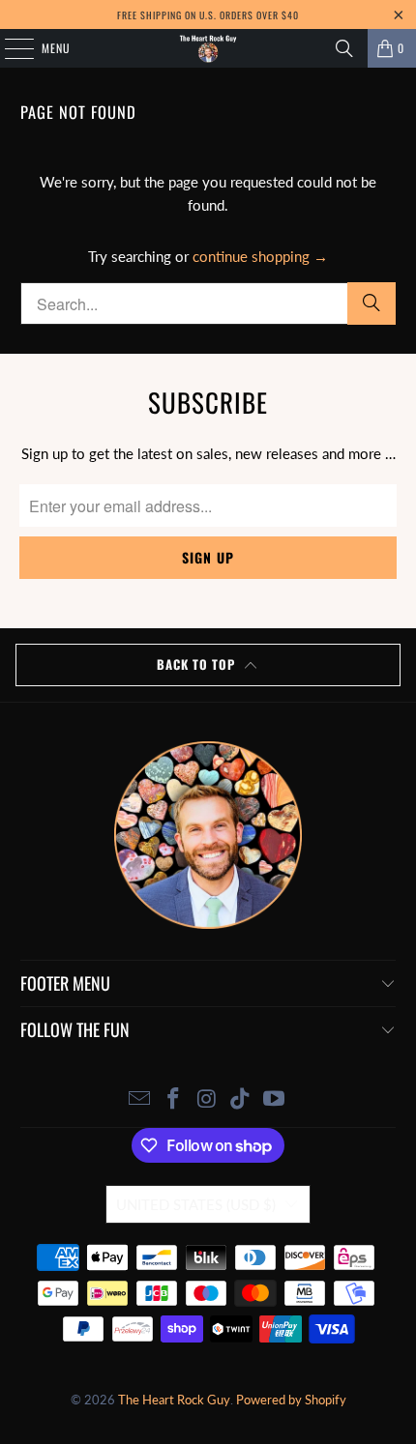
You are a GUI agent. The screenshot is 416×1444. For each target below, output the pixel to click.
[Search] (344, 48)
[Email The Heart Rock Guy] (140, 1099)
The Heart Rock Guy (174, 1399)
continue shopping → (260, 256)
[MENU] (8, 48)
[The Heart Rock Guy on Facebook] (173, 1099)
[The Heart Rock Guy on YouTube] (274, 1099)
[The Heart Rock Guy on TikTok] (240, 1099)
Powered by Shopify (291, 1399)
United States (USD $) (196, 1204)
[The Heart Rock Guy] (208, 48)
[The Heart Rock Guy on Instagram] (207, 1099)
